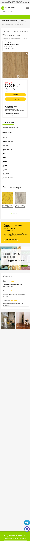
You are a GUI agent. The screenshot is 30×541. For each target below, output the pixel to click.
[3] (8, 46)
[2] (6, 46)
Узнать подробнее (11, 239)
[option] (7, 200)
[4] (9, 46)
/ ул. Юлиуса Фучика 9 (16, 260)
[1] (5, 46)
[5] (11, 46)
